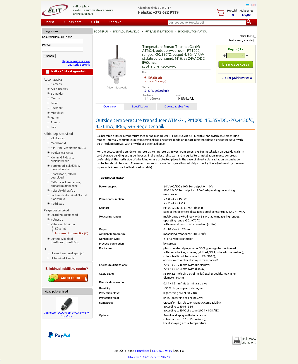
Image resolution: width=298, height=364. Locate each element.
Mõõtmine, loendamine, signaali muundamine (66, 184)
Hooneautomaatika (71, 233)
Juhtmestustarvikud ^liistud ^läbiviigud (69, 197)
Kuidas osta (73, 22)
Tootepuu (101, 31)
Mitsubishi (57, 112)
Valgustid (57, 219)
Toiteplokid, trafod (63, 190)
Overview (109, 106)
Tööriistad (57, 203)
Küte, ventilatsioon (63, 224)
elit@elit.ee (142, 350)
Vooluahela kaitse (62, 152)
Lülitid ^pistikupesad (64, 214)
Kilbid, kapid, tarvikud (58, 134)
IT (45, 249)
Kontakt (115, 22)
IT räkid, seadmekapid (67, 253)
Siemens (56, 84)
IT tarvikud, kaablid (63, 258)
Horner (55, 117)
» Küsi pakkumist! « (237, 78)
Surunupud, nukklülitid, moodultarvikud (65, 167)
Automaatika (53, 79)
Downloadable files (176, 106)
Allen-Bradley (59, 88)
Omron (55, 98)
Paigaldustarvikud (56, 210)
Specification (140, 106)
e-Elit (95, 22)
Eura (54, 127)
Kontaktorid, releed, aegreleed (63, 175)
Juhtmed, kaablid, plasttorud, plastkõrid (65, 240)
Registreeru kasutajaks (76, 61)
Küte (60, 228)
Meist (50, 22)
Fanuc (54, 103)
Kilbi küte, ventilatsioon (68, 148)
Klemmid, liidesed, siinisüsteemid (62, 159)
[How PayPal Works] (59, 336)
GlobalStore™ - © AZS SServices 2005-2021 (149, 357)
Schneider (57, 93)
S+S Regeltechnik (157, 90)
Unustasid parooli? (79, 64)
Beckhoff (56, 108)
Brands (55, 122)
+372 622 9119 (162, 350)
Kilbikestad (58, 138)
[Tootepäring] (68, 281)
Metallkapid (58, 143)
